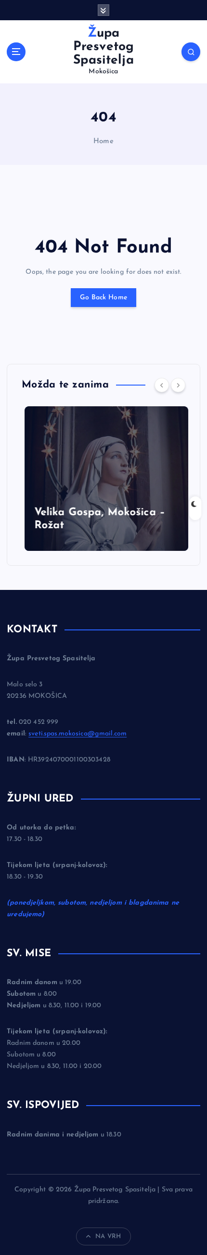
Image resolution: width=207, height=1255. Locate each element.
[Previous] (162, 385)
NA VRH (108, 1236)
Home (103, 141)
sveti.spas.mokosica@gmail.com (77, 733)
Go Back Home (103, 297)
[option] (103, 478)
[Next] (178, 385)
